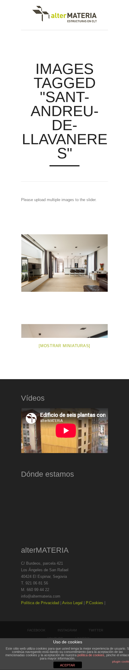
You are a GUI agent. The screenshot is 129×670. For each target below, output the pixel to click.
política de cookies (90, 655)
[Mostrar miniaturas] (64, 346)
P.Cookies (94, 603)
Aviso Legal (72, 603)
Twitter (95, 630)
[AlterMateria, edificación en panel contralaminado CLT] (64, 15)
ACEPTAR (67, 665)
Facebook (36, 630)
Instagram (67, 630)
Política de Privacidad (40, 603)
